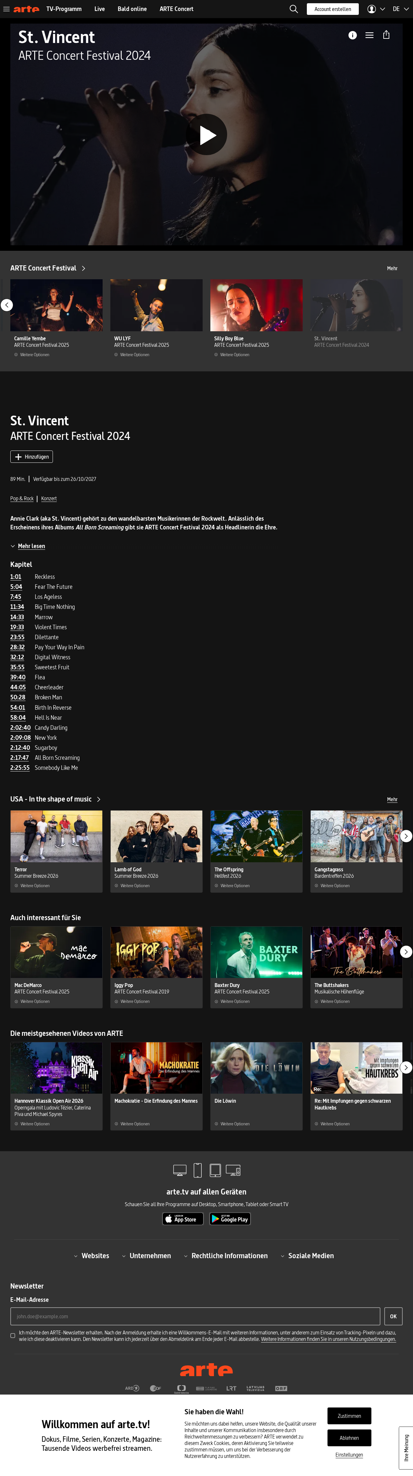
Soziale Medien (311, 1255)
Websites (95, 1255)
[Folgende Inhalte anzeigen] (406, 836)
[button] (294, 9)
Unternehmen (150, 1255)
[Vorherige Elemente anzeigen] (6, 305)
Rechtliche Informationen (230, 1255)
